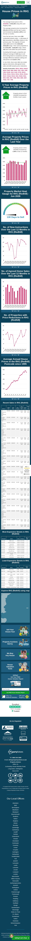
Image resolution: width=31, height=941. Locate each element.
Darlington (15, 852)
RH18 (9, 76)
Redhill (5, 24)
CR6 (26, 70)
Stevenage (15, 909)
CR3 (19, 70)
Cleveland (15, 841)
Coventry (15, 845)
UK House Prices (9, 7)
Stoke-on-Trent (15, 912)
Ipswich (15, 861)
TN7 (8, 79)
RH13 (13, 74)
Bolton (15, 818)
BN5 (8, 70)
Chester (15, 838)
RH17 (4, 76)
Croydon (15, 850)
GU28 (8, 72)
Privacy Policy (23, 935)
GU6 (12, 72)
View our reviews (27, 470)
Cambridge (15, 827)
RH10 (23, 72)
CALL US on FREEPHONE (21, 2)
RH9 (18, 78)
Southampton (16, 907)
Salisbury (15, 901)
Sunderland (15, 916)
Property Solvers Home (13, 6)
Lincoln (15, 870)
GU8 (15, 72)
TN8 (11, 79)
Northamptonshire (15, 883)
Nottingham (15, 887)
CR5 (22, 70)
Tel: (15, 757)
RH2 (17, 76)
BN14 (21, 68)
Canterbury (15, 830)
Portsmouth (15, 894)
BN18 (26, 68)
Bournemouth (15, 814)
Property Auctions (16, 935)
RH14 (17, 74)
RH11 (4, 74)
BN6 (12, 70)
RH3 (24, 76)
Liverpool (15, 872)
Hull (15, 858)
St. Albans (15, 914)
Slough (15, 905)
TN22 (4, 79)
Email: (15, 760)
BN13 (17, 68)
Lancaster (16, 863)
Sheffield (15, 903)
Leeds (15, 865)
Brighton (15, 821)
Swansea (15, 921)
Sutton (15, 918)
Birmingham (15, 807)
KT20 (19, 72)
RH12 (9, 74)
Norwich (15, 885)
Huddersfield (15, 856)
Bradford (15, 816)
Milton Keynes (15, 878)
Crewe (15, 847)
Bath (15, 805)
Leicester (15, 867)
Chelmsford (15, 836)
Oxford (15, 890)
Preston (15, 896)
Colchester (15, 843)
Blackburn (15, 810)
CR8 (4, 72)
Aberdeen (15, 803)
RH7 (11, 78)
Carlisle (15, 834)
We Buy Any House (12, 933)
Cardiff (16, 832)
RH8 (14, 78)
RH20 (21, 76)
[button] (27, 608)
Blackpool (15, 812)
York (15, 925)
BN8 (15, 70)
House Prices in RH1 (20, 7)
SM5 (21, 78)
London (15, 874)
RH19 (13, 76)
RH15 (21, 74)
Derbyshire (15, 854)
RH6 (7, 78)
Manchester (15, 876)
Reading (15, 898)
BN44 (4, 70)
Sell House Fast (4, 933)
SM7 (25, 78)
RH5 (4, 78)
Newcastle (15, 881)
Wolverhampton (15, 923)
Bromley (15, 825)
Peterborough (15, 892)
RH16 (25, 74)
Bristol (15, 823)
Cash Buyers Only (8, 935)
